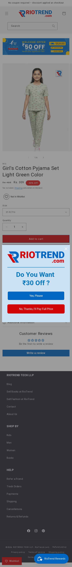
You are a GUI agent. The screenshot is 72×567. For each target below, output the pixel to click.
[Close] (66, 249)
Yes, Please (36, 295)
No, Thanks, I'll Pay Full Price (36, 309)
